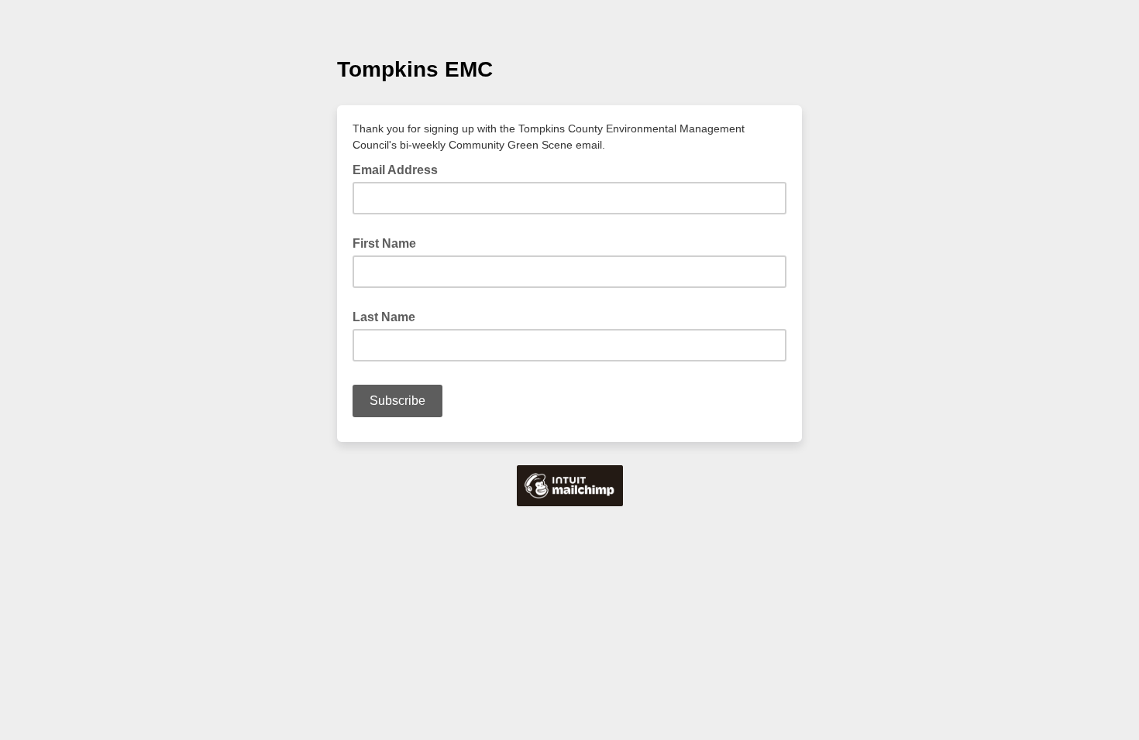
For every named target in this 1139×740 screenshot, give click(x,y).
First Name (384, 243)
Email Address (400, 168)
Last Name (384, 317)
